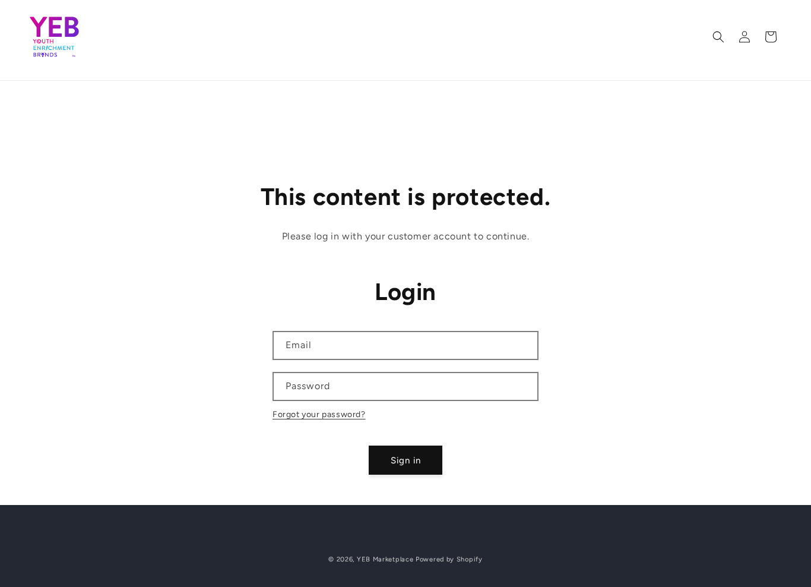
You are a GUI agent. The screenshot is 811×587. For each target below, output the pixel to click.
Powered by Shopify (449, 559)
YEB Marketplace (385, 559)
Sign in (406, 460)
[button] (718, 37)
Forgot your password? (319, 414)
